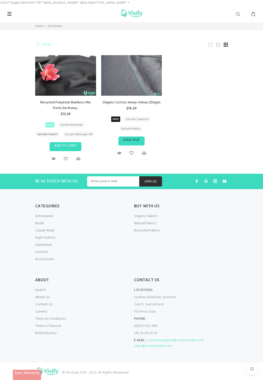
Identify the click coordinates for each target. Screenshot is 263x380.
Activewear (55, 26)
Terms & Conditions (50, 319)
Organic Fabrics (146, 216)
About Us (42, 297)
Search (40, 290)
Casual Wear (44, 230)
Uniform (41, 252)
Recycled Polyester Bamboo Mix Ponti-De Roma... (65, 105)
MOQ (50, 125)
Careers (41, 312)
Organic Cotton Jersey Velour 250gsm (131, 102)
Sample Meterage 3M (78, 134)
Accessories (44, 259)
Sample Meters (130, 128)
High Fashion (45, 238)
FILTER (46, 44)
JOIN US (150, 181)
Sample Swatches (137, 119)
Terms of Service (48, 326)
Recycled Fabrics (147, 230)
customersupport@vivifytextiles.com (175, 340)
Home (39, 26)
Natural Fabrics (145, 223)
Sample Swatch (47, 134)
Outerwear (43, 245)
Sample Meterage (71, 125)
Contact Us (44, 304)
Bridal (39, 223)
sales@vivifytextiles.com (153, 346)
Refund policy (46, 333)
